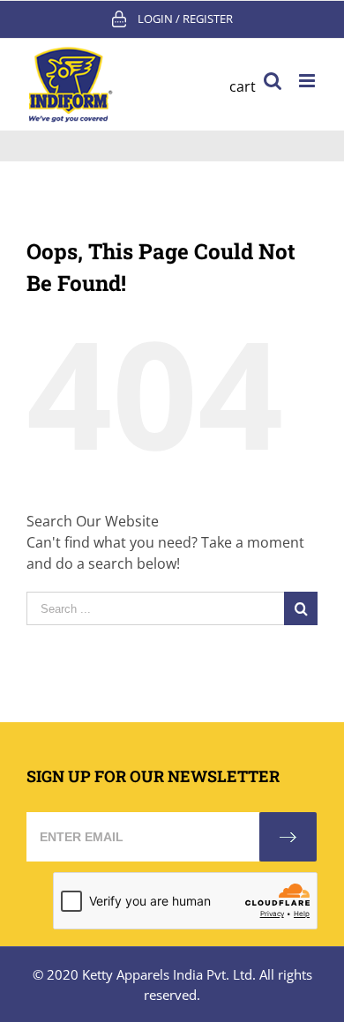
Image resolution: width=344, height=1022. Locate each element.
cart (242, 86)
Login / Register (185, 18)
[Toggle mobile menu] (308, 80)
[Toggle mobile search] (272, 80)
